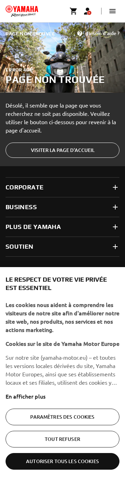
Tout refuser (62, 439)
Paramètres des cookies (62, 416)
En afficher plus (25, 396)
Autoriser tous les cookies (62, 461)
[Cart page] (73, 11)
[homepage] (22, 11)
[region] (62, 372)
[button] (112, 11)
